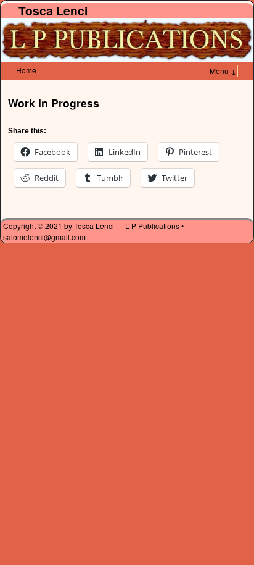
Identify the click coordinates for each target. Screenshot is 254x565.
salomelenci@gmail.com (44, 237)
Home (26, 70)
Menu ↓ (223, 70)
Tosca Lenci (53, 10)
